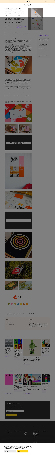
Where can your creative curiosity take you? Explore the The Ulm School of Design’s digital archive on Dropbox (43, 39)
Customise (6, 451)
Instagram (25, 427)
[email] (33, 313)
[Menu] (49, 5)
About (34, 427)
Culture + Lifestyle (17, 431)
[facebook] (29, 313)
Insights (34, 437)
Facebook (25, 432)
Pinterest (25, 434)
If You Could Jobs (45, 431)
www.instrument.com (9, 322)
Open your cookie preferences (18, 143)
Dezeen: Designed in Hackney (42, 48)
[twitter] (31, 313)
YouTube (25, 431)
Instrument (6, 81)
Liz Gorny (30, 321)
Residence (44, 427)
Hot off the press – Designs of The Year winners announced (43, 45)
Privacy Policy (35, 433)
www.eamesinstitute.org (10, 324)
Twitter (25, 433)
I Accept (19, 451)
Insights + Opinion (17, 427)
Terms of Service (36, 434)
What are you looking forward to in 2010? (43, 56)
